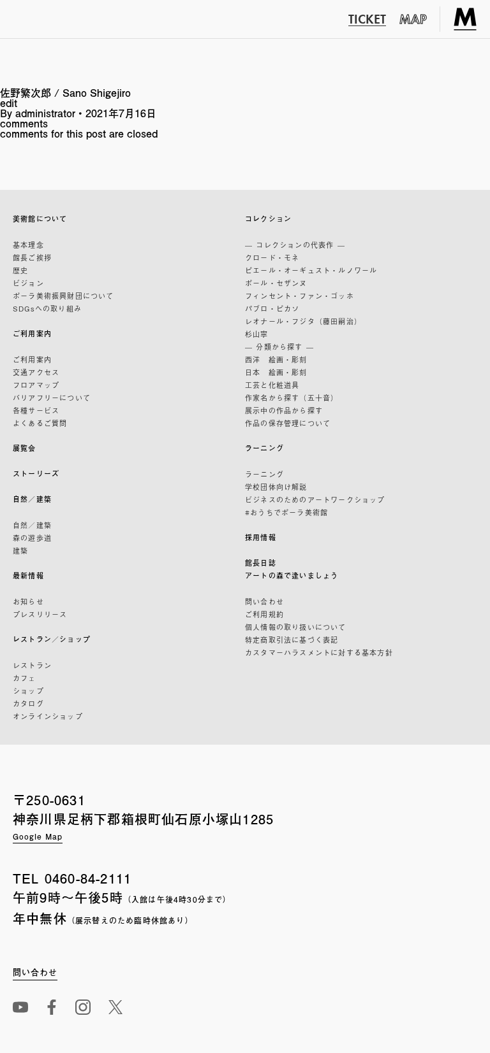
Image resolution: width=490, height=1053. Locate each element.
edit (8, 103)
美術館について (40, 218)
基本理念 (28, 245)
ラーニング (264, 448)
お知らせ (28, 601)
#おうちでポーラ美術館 (286, 512)
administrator (45, 113)
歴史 (20, 270)
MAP (413, 19)
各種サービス (36, 410)
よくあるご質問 (40, 423)
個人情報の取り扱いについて (295, 627)
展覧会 (24, 448)
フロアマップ (36, 385)
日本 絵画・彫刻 (276, 372)
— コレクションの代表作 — (295, 245)
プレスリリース (40, 614)
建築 (20, 550)
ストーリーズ (36, 473)
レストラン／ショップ (52, 639)
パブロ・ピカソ (272, 308)
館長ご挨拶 (32, 257)
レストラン (32, 665)
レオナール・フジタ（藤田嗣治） (303, 321)
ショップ (28, 690)
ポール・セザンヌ (276, 283)
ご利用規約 (264, 614)
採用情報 (260, 537)
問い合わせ (264, 601)
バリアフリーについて (52, 397)
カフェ (24, 678)
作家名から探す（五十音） (291, 397)
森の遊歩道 (32, 538)
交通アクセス (36, 372)
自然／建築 (32, 499)
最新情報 (28, 575)
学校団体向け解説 (276, 487)
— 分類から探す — (279, 346)
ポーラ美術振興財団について (63, 295)
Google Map (38, 836)
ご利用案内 (32, 333)
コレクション (268, 218)
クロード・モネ (272, 257)
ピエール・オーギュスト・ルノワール (311, 270)
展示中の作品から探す (284, 410)
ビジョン (28, 283)
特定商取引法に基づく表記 (291, 639)
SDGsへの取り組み (47, 308)
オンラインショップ (48, 716)
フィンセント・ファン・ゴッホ (299, 295)
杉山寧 (257, 334)
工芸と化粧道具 (272, 385)
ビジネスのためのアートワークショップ (315, 499)
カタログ (28, 703)
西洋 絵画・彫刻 (276, 359)
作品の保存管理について (287, 423)
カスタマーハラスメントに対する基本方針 (319, 652)
